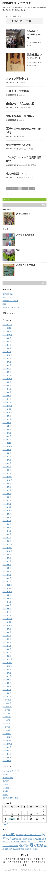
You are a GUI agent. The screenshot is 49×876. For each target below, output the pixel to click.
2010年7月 (7, 754)
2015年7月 (7, 561)
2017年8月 (7, 487)
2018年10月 (7, 446)
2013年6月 (7, 639)
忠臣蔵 (14, 839)
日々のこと (30, 149)
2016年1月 (7, 541)
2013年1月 (7, 656)
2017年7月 (7, 490)
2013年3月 (7, 649)
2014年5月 (7, 609)
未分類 (5, 791)
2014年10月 (7, 592)
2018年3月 (7, 470)
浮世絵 (33, 165)
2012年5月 (7, 683)
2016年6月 (7, 524)
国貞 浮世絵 (19, 835)
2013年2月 (7, 653)
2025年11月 (7, 328)
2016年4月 (7, 531)
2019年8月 (7, 416)
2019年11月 (7, 409)
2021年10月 (7, 355)
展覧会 (28, 107)
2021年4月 (7, 369)
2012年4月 (7, 686)
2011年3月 (7, 727)
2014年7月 (7, 602)
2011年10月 (7, 707)
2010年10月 (7, 744)
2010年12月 (7, 737)
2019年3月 (7, 433)
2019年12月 (7, 406)
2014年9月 (7, 595)
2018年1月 (7, 473)
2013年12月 (7, 619)
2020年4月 (7, 399)
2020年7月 (7, 389)
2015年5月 (7, 568)
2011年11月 (7, 703)
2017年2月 (7, 500)
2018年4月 (7, 467)
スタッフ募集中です (17, 78)
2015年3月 (7, 575)
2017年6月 (7, 494)
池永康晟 (35, 65)
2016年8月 (7, 517)
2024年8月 (7, 331)
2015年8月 (7, 558)
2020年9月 (7, 382)
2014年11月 (7, 588)
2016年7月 (7, 521)
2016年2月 (7, 538)
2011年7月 (7, 713)
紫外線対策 (25, 849)
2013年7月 (7, 636)
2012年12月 (7, 659)
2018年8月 (7, 453)
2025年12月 (7, 325)
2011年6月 (7, 717)
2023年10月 (7, 335)
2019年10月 (7, 413)
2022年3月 (7, 352)
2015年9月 (7, 554)
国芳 (12, 834)
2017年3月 (7, 497)
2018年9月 (7, 450)
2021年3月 (7, 372)
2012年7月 (7, 676)
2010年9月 (7, 747)
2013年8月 (7, 632)
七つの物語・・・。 (17, 173)
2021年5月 (7, 365)
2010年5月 (7, 761)
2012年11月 (7, 663)
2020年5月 (7, 396)
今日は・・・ (9, 229)
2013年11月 (7, 622)
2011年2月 (7, 730)
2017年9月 (7, 484)
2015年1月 (7, 582)
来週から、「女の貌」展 (20, 103)
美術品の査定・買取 (10, 798)
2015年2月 (7, 578)
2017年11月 (7, 477)
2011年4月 (7, 724)
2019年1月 (7, 440)
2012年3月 (7, 690)
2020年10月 (7, 379)
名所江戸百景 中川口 (25, 265)
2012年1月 (7, 696)
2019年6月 (7, 423)
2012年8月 (7, 673)
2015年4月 (7, 571)
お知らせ (22, 82)
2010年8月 (7, 751)
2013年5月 (7, 642)
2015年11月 (7, 548)
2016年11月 (7, 507)
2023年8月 (7, 338)
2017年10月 (7, 480)
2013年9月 (7, 629)
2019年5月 (7, 426)
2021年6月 (7, 362)
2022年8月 (7, 342)
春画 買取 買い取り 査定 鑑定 (35, 839)
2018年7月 (7, 456)
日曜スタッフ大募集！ (18, 91)
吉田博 (8, 835)
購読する (9, 200)
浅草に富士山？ (23, 214)
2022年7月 (7, 345)
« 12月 (5, 824)
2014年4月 (7, 612)
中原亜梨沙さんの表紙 (18, 144)
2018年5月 (7, 463)
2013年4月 (7, 646)
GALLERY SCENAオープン (34, 34)
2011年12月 (7, 700)
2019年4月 (7, 429)
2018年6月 (7, 460)
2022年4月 (7, 348)
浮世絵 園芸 (16, 849)
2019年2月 (7, 436)
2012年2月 (7, 693)
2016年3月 (7, 534)
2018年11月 (7, 443)
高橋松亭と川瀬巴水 (25, 235)
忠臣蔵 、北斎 (21, 839)
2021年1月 (7, 375)
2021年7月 (7, 358)
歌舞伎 (16, 846)
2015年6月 (7, 565)
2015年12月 (7, 544)
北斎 (4, 835)
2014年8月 (7, 598)
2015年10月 (7, 551)
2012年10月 (7, 666)
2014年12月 (7, 585)
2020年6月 (7, 392)
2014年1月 (7, 615)
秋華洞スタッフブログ (17, 3)
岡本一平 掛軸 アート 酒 (32, 835)
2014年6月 (7, 605)
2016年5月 (7, 527)
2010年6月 (7, 757)
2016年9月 (7, 514)
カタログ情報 (8, 778)
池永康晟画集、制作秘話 (20, 116)
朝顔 (18, 250)
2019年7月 (7, 419)
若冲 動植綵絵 (34, 849)
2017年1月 (7, 504)
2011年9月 (7, 710)
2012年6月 (7, 680)
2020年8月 (7, 385)
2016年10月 (7, 511)
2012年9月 (7, 669)
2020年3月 (7, 402)
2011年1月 (7, 734)
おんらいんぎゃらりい (11, 771)
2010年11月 (7, 740)
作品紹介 (6, 781)
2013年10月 (7, 625)
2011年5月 (7, 720)
